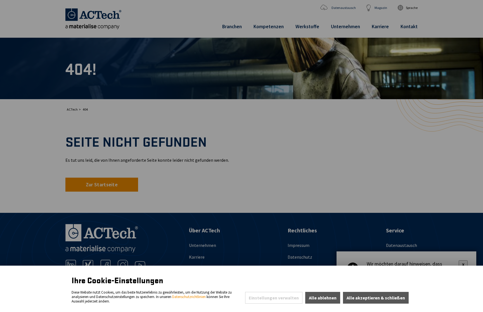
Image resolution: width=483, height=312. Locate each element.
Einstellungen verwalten (274, 298)
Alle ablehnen (323, 298)
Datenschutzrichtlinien (189, 296)
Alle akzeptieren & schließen (376, 298)
